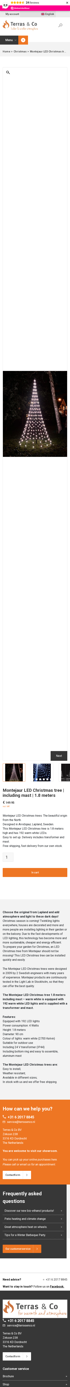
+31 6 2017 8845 (21, 1117)
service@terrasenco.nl (21, 1122)
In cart (35, 872)
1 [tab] (33, 779)
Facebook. (57, 1286)
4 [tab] (44, 779)
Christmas (20, 51)
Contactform (12, 1175)
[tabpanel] (14, 772)
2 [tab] (37, 779)
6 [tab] (51, 779)
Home (6, 51)
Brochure (8, 1376)
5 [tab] (47, 779)
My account (12, 14)
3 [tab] (40, 779)
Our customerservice (18, 1248)
